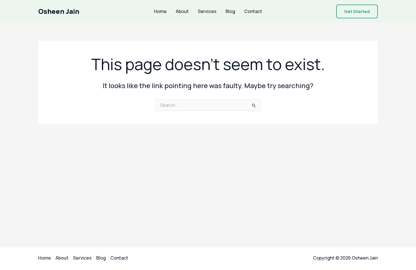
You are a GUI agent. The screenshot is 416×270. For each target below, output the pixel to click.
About (182, 11)
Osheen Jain (58, 11)
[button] (357, 11)
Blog (230, 11)
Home (160, 11)
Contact (253, 11)
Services (207, 11)
